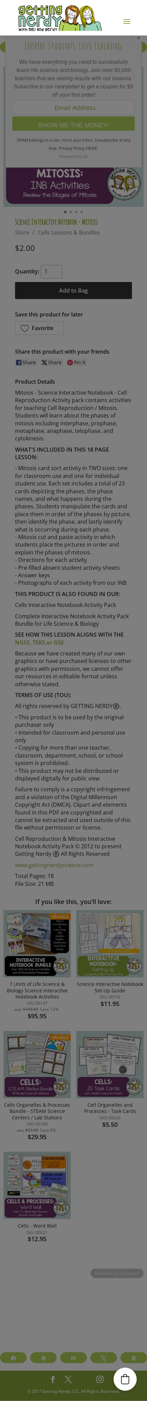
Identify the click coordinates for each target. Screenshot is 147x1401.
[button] (125, 1379)
